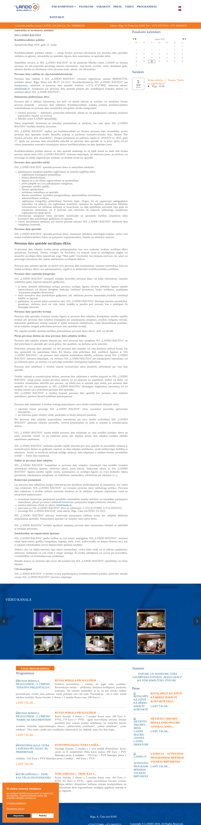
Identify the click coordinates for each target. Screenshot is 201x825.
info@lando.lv (22, 88)
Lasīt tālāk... (25, 702)
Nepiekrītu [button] (19, 815)
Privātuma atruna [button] (15, 809)
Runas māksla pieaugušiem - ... (77, 680)
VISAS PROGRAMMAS (35, 668)
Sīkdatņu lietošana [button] (16, 803)
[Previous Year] (133, 39)
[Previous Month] (135, 39)
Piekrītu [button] (43, 815)
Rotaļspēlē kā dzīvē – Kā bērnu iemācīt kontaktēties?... (167, 697)
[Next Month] (183, 39)
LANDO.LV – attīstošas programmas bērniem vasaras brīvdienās (167, 757)
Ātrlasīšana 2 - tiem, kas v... (76, 773)
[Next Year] (185, 39)
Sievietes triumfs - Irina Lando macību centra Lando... (165, 722)
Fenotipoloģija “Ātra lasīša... (78, 744)
